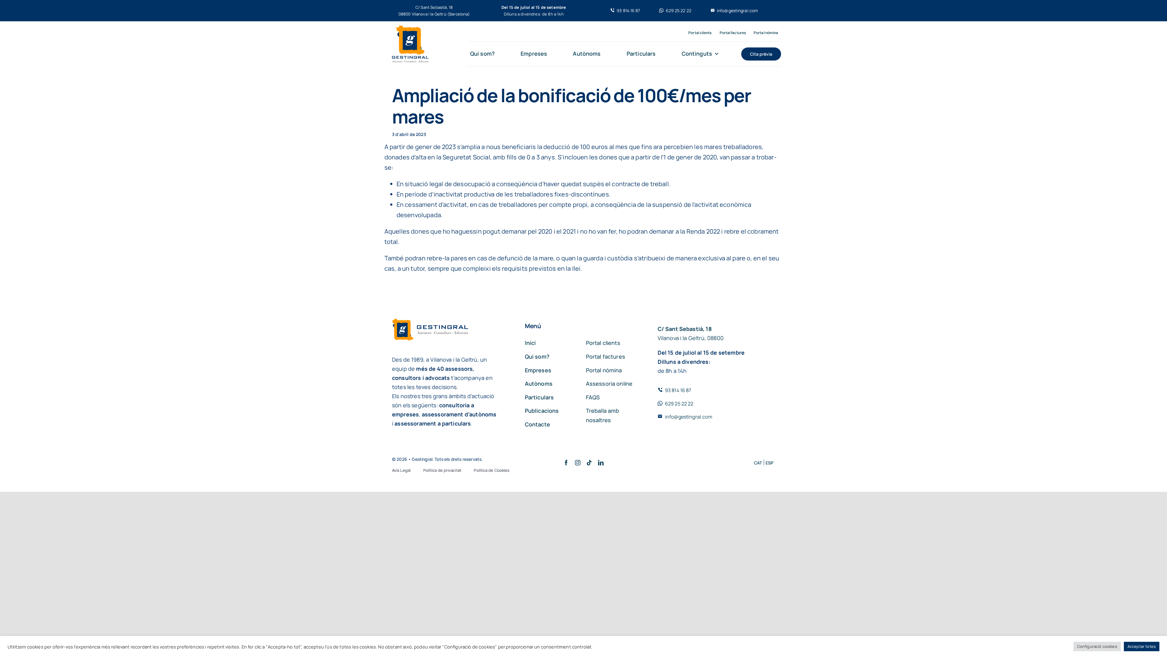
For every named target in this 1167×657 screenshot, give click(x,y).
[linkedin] (601, 462)
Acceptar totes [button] (1141, 646)
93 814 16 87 (678, 390)
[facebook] (566, 462)
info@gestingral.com (688, 416)
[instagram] (577, 462)
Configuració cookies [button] (1097, 646)
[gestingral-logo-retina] (410, 28)
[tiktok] (589, 462)
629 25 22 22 (679, 403)
